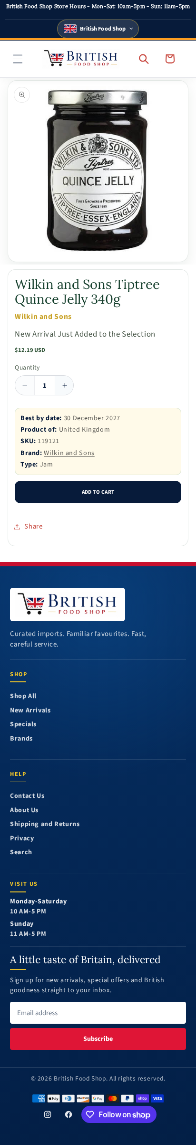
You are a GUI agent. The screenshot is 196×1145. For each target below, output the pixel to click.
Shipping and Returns (45, 824)
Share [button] (33, 526)
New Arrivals (30, 710)
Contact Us (27, 796)
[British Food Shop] (67, 604)
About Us (24, 810)
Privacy (22, 838)
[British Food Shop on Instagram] (47, 1115)
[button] (18, 59)
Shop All (23, 696)
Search (21, 852)
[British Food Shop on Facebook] (68, 1115)
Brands (21, 738)
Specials (23, 724)
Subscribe (98, 1039)
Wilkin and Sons (69, 453)
